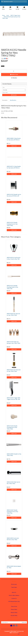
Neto (19, 633)
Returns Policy (14, 612)
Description (4, 100)
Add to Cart (14, 74)
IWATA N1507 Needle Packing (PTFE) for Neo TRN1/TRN (12, 511)
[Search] (2, 1)
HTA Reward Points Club (14, 601)
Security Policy (14, 615)
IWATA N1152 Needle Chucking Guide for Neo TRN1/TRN (12, 287)
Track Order (14, 587)
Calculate (14, 95)
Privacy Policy (14, 609)
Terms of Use (14, 606)
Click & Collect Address (14, 595)
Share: (3, 58)
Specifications (13, 100)
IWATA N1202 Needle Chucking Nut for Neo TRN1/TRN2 (12, 427)
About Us (14, 592)
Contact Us (14, 598)
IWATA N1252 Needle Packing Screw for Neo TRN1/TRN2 (12, 224)
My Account (14, 584)
